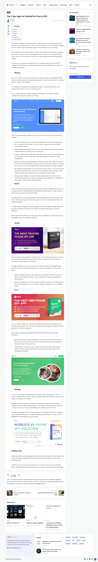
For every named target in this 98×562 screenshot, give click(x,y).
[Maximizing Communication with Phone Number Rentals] (38, 542)
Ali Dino (12, 19)
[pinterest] (8, 31)
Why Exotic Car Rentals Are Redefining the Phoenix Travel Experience (83, 51)
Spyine (14, 33)
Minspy (15, 29)
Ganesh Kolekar (80, 33)
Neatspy (15, 37)
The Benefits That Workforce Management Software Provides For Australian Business (54, 525)
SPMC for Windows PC (13, 523)
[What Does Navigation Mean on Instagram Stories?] (72, 31)
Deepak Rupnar (50, 529)
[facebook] (8, 26)
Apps (8, 12)
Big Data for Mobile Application (34, 523)
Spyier (14, 31)
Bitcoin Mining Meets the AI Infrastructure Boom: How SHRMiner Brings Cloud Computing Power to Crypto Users (82, 20)
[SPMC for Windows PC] (16, 512)
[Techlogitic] (13, 5)
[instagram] (89, 559)
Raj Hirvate (10, 525)
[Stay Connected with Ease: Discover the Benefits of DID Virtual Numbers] (38, 551)
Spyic (14, 35)
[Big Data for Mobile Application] (35, 512)
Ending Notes (16, 39)
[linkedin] (8, 33)
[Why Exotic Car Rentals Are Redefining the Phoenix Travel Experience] (72, 51)
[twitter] (8, 28)
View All (89, 12)
